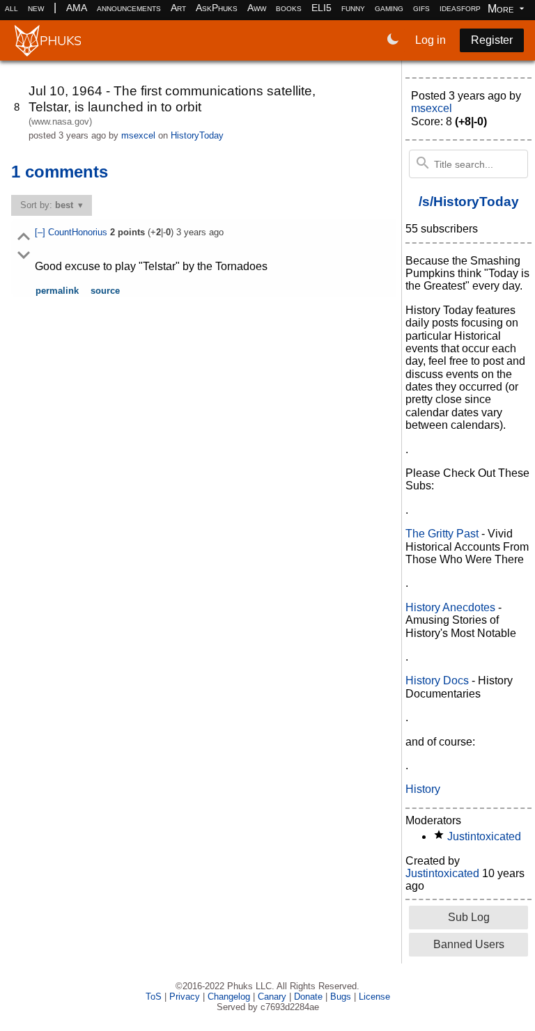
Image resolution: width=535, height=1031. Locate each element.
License (374, 996)
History (422, 789)
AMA (76, 7)
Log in (430, 40)
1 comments (59, 171)
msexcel (138, 135)
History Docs (437, 680)
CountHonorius (79, 232)
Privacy (184, 996)
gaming (389, 7)
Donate (308, 996)
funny (353, 7)
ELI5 (321, 7)
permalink (57, 290)
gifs (421, 7)
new (36, 7)
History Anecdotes (450, 607)
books (289, 7)
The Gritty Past (442, 534)
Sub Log (469, 917)
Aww (256, 7)
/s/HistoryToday (469, 201)
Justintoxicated (484, 836)
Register (492, 40)
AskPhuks (217, 7)
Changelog (229, 996)
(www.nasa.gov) (60, 121)
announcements (129, 7)
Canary (272, 996)
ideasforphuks (470, 7)
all (11, 7)
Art (178, 7)
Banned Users (468, 944)
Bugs (340, 996)
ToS (154, 996)
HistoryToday (197, 135)
